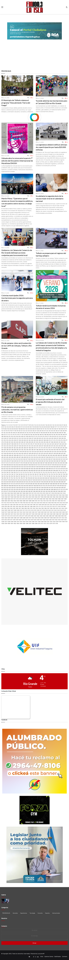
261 (27, 440)
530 (34, 459)
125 (31, 430)
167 (62, 432)
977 (7, 491)
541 (62, 459)
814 (65, 478)
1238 (39, 512)
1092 (11, 500)
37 (62, 425)
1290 (62, 516)
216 (46, 436)
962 (37, 489)
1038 (48, 495)
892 (61, 483)
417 (18, 451)
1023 (2, 495)
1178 (59, 506)
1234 (27, 512)
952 (12, 489)
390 (17, 449)
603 (17, 464)
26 (43, 425)
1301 (30, 517)
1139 (14, 504)
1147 (37, 504)
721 (41, 472)
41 (3, 427)
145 (11, 432)
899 (12, 485)
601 (12, 464)
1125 (41, 502)
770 (26, 476)
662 (32, 468)
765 (14, 476)
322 (45, 444)
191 (52, 434)
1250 (8, 514)
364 (20, 447)
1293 (5, 517)
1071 (14, 499)
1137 (8, 504)
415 (14, 451)
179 (24, 434)
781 (52, 476)
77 (66, 427)
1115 (13, 502)
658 (22, 468)
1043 (63, 495)
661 (30, 468)
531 (37, 459)
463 (2, 455)
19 (30, 425)
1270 (2, 516)
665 (40, 468)
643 (50, 466)
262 (30, 440)
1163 (17, 506)
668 (47, 468)
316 (31, 444)
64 (44, 427)
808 (51, 478)
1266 (57, 514)
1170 (37, 506)
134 (52, 430)
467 (12, 455)
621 (60, 464)
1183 (8, 508)
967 (50, 489)
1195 (42, 508)
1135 (2, 504)
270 (50, 440)
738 (17, 474)
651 (5, 468)
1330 (50, 519)
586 (41, 463)
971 (59, 489)
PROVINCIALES (6, 913)
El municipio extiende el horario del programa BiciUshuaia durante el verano (50, 401)
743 (28, 474)
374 (44, 447)
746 (35, 474)
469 (17, 455)
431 (53, 451)
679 (7, 470)
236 (30, 438)
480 (44, 455)
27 (44, 425)
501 (30, 457)
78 (2, 429)
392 (22, 449)
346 (40, 446)
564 (52, 461)
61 (39, 427)
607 (27, 464)
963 (40, 489)
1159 (5, 506)
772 (31, 476)
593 (59, 463)
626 (7, 466)
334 (10, 446)
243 (47, 438)
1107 (56, 500)
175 (16, 434)
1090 (5, 500)
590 (51, 463)
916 (54, 485)
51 (21, 427)
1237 (36, 512)
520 (9, 459)
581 (29, 463)
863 (55, 482)
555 (30, 461)
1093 (14, 500)
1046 (5, 497)
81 (7, 429)
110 (64, 429)
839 (61, 480)
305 (5, 444)
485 (56, 455)
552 (22, 461)
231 (17, 438)
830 (39, 480)
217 (48, 436)
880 (31, 483)
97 (35, 429)
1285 (47, 516)
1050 (18, 497)
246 (55, 438)
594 (61, 463)
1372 (44, 523)
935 (35, 487)
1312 (63, 517)
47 (14, 427)
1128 (49, 502)
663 (35, 468)
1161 (11, 506)
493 (10, 457)
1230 (14, 512)
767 (19, 476)
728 (58, 472)
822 (19, 480)
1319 (17, 519)
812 (61, 478)
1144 (28, 504)
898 (10, 485)
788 (2, 478)
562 (47, 461)
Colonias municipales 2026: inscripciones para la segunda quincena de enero (17, 298)
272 (54, 440)
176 (18, 434)
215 (43, 436)
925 (10, 487)
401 (45, 449)
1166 (25, 506)
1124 (38, 502)
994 (49, 491)
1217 (41, 510)
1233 (23, 512)
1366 (27, 523)
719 (37, 472)
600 (10, 464)
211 (34, 436)
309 (15, 444)
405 (55, 449)
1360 (8, 523)
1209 (18, 510)
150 (23, 432)
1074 (23, 499)
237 (32, 438)
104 (50, 429)
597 (2, 464)
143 (7, 432)
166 (60, 432)
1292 (2, 517)
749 (42, 474)
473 (27, 455)
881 (34, 483)
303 (64, 442)
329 (63, 444)
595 (64, 463)
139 (63, 430)
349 (47, 446)
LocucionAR (41, 953)
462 (64, 453)
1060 (48, 497)
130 (43, 430)
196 (64, 434)
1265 (54, 514)
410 (2, 451)
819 (12, 480)
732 (2, 474)
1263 (48, 514)
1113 (8, 502)
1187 (19, 508)
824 (24, 480)
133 (49, 430)
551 (20, 461)
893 (64, 483)
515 (64, 457)
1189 (25, 508)
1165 (22, 506)
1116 (16, 502)
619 (55, 464)
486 (59, 455)
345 (37, 446)
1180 (64, 506)
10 (16, 425)
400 (42, 449)
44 (9, 427)
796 (22, 478)
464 (5, 455)
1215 (35, 510)
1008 (23, 493)
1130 (55, 502)
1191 (31, 508)
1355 (60, 521)
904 (25, 485)
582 (31, 463)
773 (33, 476)
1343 (23, 521)
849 (20, 482)
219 (53, 436)
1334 (62, 519)
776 (40, 476)
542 (64, 459)
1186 (17, 508)
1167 (28, 506)
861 (50, 482)
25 (41, 425)
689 (32, 470)
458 (55, 453)
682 (14, 470)
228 (10, 438)
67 (49, 427)
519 (7, 459)
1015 (44, 493)
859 (45, 482)
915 (51, 485)
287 (25, 442)
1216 (38, 510)
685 (22, 470)
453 (42, 453)
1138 (11, 504)
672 (57, 468)
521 (12, 459)
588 (46, 463)
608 (30, 464)
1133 (63, 502)
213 (39, 436)
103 (48, 429)
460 (60, 453)
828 (34, 480)
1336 (2, 521)
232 (20, 438)
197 (66, 434)
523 (17, 459)
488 (64, 455)
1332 (56, 519)
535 (47, 459)
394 (27, 449)
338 (20, 446)
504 (37, 457)
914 (49, 485)
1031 (27, 495)
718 (34, 472)
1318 (14, 519)
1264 (51, 514)
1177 (56, 506)
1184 (11, 508)
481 (46, 455)
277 (66, 440)
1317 (11, 519)
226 (5, 438)
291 (35, 442)
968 (52, 489)
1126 (43, 502)
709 (14, 472)
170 (5, 434)
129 (40, 430)
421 (28, 451)
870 (7, 483)
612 (39, 464)
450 (35, 453)
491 (5, 457)
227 (7, 438)
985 (27, 491)
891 (59, 483)
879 (29, 483)
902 (20, 485)
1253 (17, 514)
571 (5, 463)
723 (46, 472)
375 (47, 447)
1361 (12, 523)
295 (44, 442)
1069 (8, 499)
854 (32, 482)
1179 (61, 506)
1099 (33, 500)
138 (61, 430)
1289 (59, 516)
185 (38, 434)
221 (57, 436)
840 (64, 480)
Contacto (4, 926)
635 (30, 466)
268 (45, 440)
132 (47, 430)
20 (32, 425)
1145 (31, 504)
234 (25, 438)
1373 (47, 523)
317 (33, 444)
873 (14, 483)
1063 (57, 497)
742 (26, 474)
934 (32, 487)
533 (42, 459)
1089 (2, 500)
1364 (20, 523)
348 (45, 446)
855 (35, 482)
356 (65, 446)
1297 (18, 517)
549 (15, 461)
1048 (11, 497)
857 (40, 482)
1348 (39, 521)
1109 (61, 500)
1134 (66, 502)
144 (9, 432)
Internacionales (56, 913)
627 (10, 466)
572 (7, 463)
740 (22, 474)
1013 (38, 493)
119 (17, 430)
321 (43, 444)
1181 (2, 508)
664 (37, 468)
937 (40, 487)
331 (2, 446)
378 (54, 447)
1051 (21, 497)
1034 (36, 495)
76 (65, 427)
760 (2, 476)
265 (37, 440)
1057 (39, 497)
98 (37, 429)
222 (60, 436)
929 (20, 487)
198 (2, 436)
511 (54, 457)
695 (47, 470)
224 (65, 436)
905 (27, 485)
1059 (45, 497)
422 (30, 451)
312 (22, 444)
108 (60, 429)
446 (25, 453)
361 (12, 447)
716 (30, 472)
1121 (29, 502)
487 (61, 455)
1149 (42, 504)
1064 (60, 497)
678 (5, 470)
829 (36, 480)
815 (2, 480)
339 (22, 446)
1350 (45, 521)
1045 (2, 497)
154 (32, 432)
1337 (5, 521)
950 (7, 489)
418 (21, 451)
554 (27, 461)
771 (28, 476)
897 (7, 485)
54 (26, 427)
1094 (17, 500)
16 (26, 425)
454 (45, 453)
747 (38, 474)
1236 (33, 512)
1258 (33, 514)
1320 (20, 519)
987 (32, 491)
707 (10, 472)
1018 (52, 493)
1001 (2, 493)
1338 (8, 521)
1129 (52, 502)
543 (66, 459)
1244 (57, 512)
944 (57, 487)
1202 (62, 508)
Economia (40, 913)
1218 (43, 510)
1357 (66, 521)
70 (55, 427)
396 (32, 449)
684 (19, 470)
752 (49, 474)
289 (30, 442)
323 (48, 444)
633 (25, 466)
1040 (54, 495)
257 (17, 440)
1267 (60, 514)
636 (32, 466)
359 (7, 447)
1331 (53, 519)
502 (32, 457)
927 (15, 487)
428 (45, 451)
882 (36, 483)
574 (12, 463)
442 (15, 453)
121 (22, 430)
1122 (32, 502)
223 (62, 436)
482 (49, 455)
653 (10, 468)
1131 (58, 502)
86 (16, 429)
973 (64, 489)
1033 (33, 495)
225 (2, 438)
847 (15, 482)
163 (53, 432)
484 (54, 455)
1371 (42, 523)
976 (5, 491)
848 (17, 482)
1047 (8, 497)
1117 (18, 502)
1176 (53, 506)
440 (10, 453)
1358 (2, 523)
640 (42, 466)
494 (12, 457)
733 (5, 474)
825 (26, 480)
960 (32, 489)
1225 (64, 510)
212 (36, 436)
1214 (32, 510)
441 (12, 453)
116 (11, 430)
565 (55, 461)
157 (39, 432)
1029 (21, 495)
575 (14, 463)
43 (7, 427)
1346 (33, 521)
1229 (11, 512)
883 (39, 483)
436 (65, 451)
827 (31, 480)
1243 (54, 512)
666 (42, 468)
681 (12, 470)
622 (63, 464)
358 (5, 447)
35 (59, 425)
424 (35, 451)
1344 (27, 521)
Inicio (41, 956)
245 (52, 438)
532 (39, 459)
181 (29, 434)
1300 (27, 517)
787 (66, 476)
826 (29, 480)
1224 (61, 510)
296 (47, 442)
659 (25, 468)
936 (37, 487)
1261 (42, 514)
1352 (51, 521)
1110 (64, 500)
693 (42, 470)
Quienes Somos (48, 956)
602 (15, 464)
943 (55, 487)
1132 (60, 502)
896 (5, 485)
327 (58, 444)
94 (30, 429)
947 (65, 487)
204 (17, 436)
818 (9, 480)
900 (15, 485)
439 (7, 453)
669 (50, 468)
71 (56, 427)
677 (2, 470)
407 (60, 449)
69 (53, 427)
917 (56, 485)
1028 (18, 495)
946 (62, 487)
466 (10, 455)
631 (20, 466)
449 (32, 453)
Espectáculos (23, 913)
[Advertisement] (34, 56)
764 (12, 476)
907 (32, 485)
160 (46, 432)
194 (59, 434)
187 (43, 434)
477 (37, 455)
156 (37, 432)
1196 (45, 508)
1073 (20, 499)
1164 (19, 506)
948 (2, 489)
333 (7, 446)
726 (53, 472)
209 (29, 436)
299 (54, 442)
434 (60, 451)
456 (50, 453)
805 (44, 478)
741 (24, 474)
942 (52, 487)
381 (61, 447)
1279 (29, 516)
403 (50, 449)
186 (41, 434)
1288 (56, 516)
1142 (22, 504)
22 (36, 425)
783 (56, 476)
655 (15, 468)
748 (40, 474)
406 (57, 449)
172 (9, 434)
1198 (51, 508)
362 (15, 447)
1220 (49, 510)
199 (5, 436)
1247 (66, 512)
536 (49, 459)
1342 (20, 521)
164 (55, 432)
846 (12, 482)
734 (7, 474)
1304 (39, 517)
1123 (35, 502)
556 (32, 461)
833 (46, 480)
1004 (11, 493)
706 (7, 472)
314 (26, 444)
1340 (14, 521)
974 (67, 489)
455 (47, 453)
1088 (65, 499)
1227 (5, 512)
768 (21, 476)
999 (62, 491)
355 (62, 446)
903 (22, 485)
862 (52, 482)
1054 (30, 497)
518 (5, 459)
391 (20, 449)
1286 (50, 516)
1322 (25, 519)
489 (66, 455)
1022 (64, 493)
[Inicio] (34, 7)
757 (62, 474)
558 (37, 461)
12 (19, 425)
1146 (34, 504)
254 (10, 440)
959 (30, 489)
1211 (23, 510)
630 (17, 466)
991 (42, 491)
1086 (59, 499)
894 (66, 483)
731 (65, 472)
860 (47, 482)
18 (29, 425)
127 (36, 430)
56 (30, 427)
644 (52, 466)
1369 (36, 523)
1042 (60, 495)
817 (7, 480)
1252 (14, 514)
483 (51, 455)
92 (26, 429)
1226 (2, 512)
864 (57, 482)
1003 (8, 493)
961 (35, 489)
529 (32, 459)
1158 (2, 506)
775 (38, 476)
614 (44, 464)
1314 (2, 519)
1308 (51, 517)
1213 (29, 510)
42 (5, 427)
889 (54, 483)
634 (27, 466)
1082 (47, 499)
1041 (57, 495)
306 (7, 444)
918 (58, 485)
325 (53, 444)
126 (33, 430)
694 (44, 470)
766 (17, 476)
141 (2, 432)
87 (18, 429)
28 (46, 425)
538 (54, 459)
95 (32, 429)
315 (29, 444)
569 (65, 461)
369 (32, 447)
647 (60, 466)
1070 (11, 499)
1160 (8, 506)
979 (12, 491)
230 (15, 438)
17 (27, 425)
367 (27, 447)
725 (51, 472)
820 (14, 480)
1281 (35, 516)
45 (11, 427)
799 (29, 478)
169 (2, 434)
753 (52, 474)
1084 (53, 499)
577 (19, 463)
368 (30, 447)
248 (60, 438)
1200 (56, 508)
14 (22, 425)
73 (60, 427)
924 (7, 487)
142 (4, 432)
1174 (48, 506)
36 (60, 425)
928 (17, 487)
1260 (39, 514)
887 (49, 483)
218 (50, 436)
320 (40, 444)
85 (14, 429)
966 (47, 489)
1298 (21, 517)
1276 (20, 516)
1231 (18, 512)
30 (50, 425)
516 (66, 457)
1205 (5, 510)
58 (34, 427)
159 (44, 432)
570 (2, 463)
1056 (36, 497)
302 (62, 442)
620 (58, 464)
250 (65, 438)
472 (25, 455)
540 (59, 459)
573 (9, 463)
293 (39, 442)
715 (28, 472)
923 (5, 487)
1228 (8, 512)
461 (62, 453)
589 (49, 463)
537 (52, 459)
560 (42, 461)
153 (30, 432)
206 (22, 436)
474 (29, 455)
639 (40, 466)
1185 (14, 508)
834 (49, 480)
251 (2, 440)
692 (39, 470)
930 (22, 487)
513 (59, 457)
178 (22, 434)
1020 (58, 493)
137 (59, 430)
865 (60, 482)
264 (35, 440)
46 (12, 427)
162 (51, 432)
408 (62, 449)
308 (12, 444)
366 (25, 447)
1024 (5, 495)
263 (32, 440)
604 (20, 464)
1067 (2, 499)
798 (26, 478)
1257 (30, 514)
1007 (20, 493)
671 (54, 468)
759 (66, 474)
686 (24, 470)
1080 (41, 499)
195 (61, 434)
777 (42, 476)
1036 (42, 495)
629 (15, 466)
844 (7, 482)
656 (17, 468)
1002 (5, 493)
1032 (30, 495)
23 (37, 425)
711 (19, 472)
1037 (45, 495)
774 (35, 476)
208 (27, 436)
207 (24, 436)
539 (57, 459)
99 (39, 429)
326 (55, 444)
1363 (17, 523)
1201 (59, 508)
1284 (44, 516)
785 (61, 476)
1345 (30, 521)
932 (27, 487)
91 (25, 429)
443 (17, 453)
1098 (30, 500)
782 (54, 476)
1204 (2, 510)
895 (2, 485)
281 (10, 442)
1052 (23, 497)
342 (30, 446)
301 (59, 442)
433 (58, 451)
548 (12, 461)
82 (9, 429)
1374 (50, 523)
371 (37, 447)
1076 (29, 499)
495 (15, 457)
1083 (50, 499)
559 (40, 461)
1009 (27, 493)
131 (45, 430)
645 (55, 466)
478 (39, 455)
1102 (41, 500)
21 (34, 425)
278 (2, 442)
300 (57, 442)
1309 (54, 517)
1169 (34, 506)
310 (17, 444)
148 (18, 432)
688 (29, 470)
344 (35, 446)
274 (59, 440)
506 (42, 457)
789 (5, 478)
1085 (56, 499)
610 (35, 464)
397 (35, 449)
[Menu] (2, 8)
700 (59, 470)
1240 (45, 512)
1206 (8, 510)
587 (44, 463)
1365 (24, 523)
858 (42, 482)
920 (63, 485)
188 (45, 434)
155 (35, 432)
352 (54, 446)
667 (45, 468)
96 (33, 429)
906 (30, 485)
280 (7, 442)
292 (37, 442)
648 (62, 466)
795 (19, 478)
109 (62, 429)
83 (10, 429)
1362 (14, 523)
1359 (5, 523)
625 (5, 466)
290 (32, 442)
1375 (53, 523)
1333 (59, 519)
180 (27, 434)
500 (27, 457)
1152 (51, 504)
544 (2, 461)
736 (12, 474)
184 (36, 434)
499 (25, 457)
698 (54, 470)
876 (22, 483)
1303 (36, 517)
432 (55, 451)
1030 (24, 495)
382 (63, 447)
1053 (27, 497)
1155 (59, 504)
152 (28, 432)
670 (52, 468)
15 (24, 425)
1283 (41, 516)
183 (34, 434)
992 (44, 491)
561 (45, 461)
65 (46, 427)
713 (23, 472)
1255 (24, 514)
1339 (11, 521)
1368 (33, 523)
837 (56, 480)
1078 (35, 499)
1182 (5, 508)
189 (48, 434)
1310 (57, 517)
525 (22, 459)
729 (61, 472)
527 (27, 459)
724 (49, 472)
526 (24, 459)
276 (64, 440)
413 (9, 451)
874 (17, 483)
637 (35, 466)
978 (10, 491)
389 (15, 449)
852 (27, 482)
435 (63, 451)
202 (12, 436)
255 (12, 440)
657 (20, 468)
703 (66, 470)
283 (15, 442)
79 (3, 429)
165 (58, 432)
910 (40, 485)
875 (19, 483)
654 (12, 468)
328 (60, 444)
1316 (8, 519)
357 (2, 447)
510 (52, 457)
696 (49, 470)
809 (54, 478)
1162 (14, 506)
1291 (65, 516)
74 (61, 427)
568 (62, 461)
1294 (8, 517)
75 (63, 427)
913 (47, 485)
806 (46, 478)
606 (25, 464)
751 (47, 474)
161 (48, 432)
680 (10, 470)
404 (52, 449)
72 (58, 427)
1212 (26, 510)
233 (22, 438)
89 (21, 429)
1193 (36, 508)
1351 (48, 521)
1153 (54, 504)
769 (24, 476)
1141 (20, 504)
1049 (14, 497)
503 (35, 457)
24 (39, 425)
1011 (32, 493)
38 (64, 425)
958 (27, 489)
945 (60, 487)
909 (37, 485)
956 (22, 489)
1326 (38, 519)
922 (2, 487)
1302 (33, 517)
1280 (32, 516)
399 (40, 449)
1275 (17, 516)
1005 (14, 493)
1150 (45, 504)
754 (54, 474)
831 (41, 480)
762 (7, 476)
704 (2, 472)
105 (53, 429)
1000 (64, 491)
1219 (46, 510)
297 (50, 442)
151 (25, 432)
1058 (42, 497)
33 (55, 425)
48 (16, 427)
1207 (12, 510)
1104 (47, 500)
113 (4, 430)
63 (42, 427)
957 (25, 489)
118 (15, 430)
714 (26, 472)
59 (35, 427)
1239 (42, 512)
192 (54, 434)
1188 (22, 508)
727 (56, 472)
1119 (24, 502)
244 (50, 438)
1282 (38, 516)
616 (49, 464)
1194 (39, 508)
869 (5, 483)
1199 (54, 508)
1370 (39, 523)
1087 (62, 499)
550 (17, 461)
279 (5, 442)
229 (12, 438)
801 (34, 478)
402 (47, 449)
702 (64, 470)
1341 (18, 521)
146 (14, 432)
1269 (66, 514)
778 (45, 476)
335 (12, 446)
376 (49, 447)
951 (10, 489)
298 (52, 442)
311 (19, 444)
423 (33, 451)
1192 (34, 508)
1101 (39, 500)
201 (10, 436)
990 (39, 491)
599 (7, 464)
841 (66, 480)
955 (20, 489)
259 (22, 440)
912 (44, 485)
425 (38, 451)
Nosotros (4, 918)
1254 (20, 514)
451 (37, 453)
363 (17, 447)
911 (42, 485)
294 (42, 442)
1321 (23, 519)
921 (65, 485)
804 (41, 478)
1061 (51, 497)
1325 (35, 519)
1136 (5, 504)
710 (17, 472)
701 (62, 470)
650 (2, 468)
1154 (56, 504)
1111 (2, 502)
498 (22, 457)
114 (6, 430)
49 (18, 427)
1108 (58, 500)
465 (7, 455)
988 (34, 491)
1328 (44, 519)
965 (45, 489)
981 (17, 491)
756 (59, 474)
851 (25, 482)
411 (4, 451)
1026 (12, 495)
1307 (48, 517)
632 (22, 466)
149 (21, 432)
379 (56, 447)
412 (7, 451)
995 (52, 491)
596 (66, 463)
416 (16, 451)
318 (36, 444)
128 (38, 430)
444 (20, 453)
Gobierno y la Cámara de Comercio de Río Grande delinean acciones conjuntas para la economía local (16, 252)
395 (30, 449)
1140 (17, 504)
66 (48, 427)
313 (24, 444)
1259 (36, 514)
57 (32, 427)
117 (13, 430)
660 (27, 468)
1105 (50, 500)
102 (46, 429)
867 (65, 482)
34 (57, 425)
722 (44, 472)
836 (54, 480)
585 (39, 463)
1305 (42, 517)
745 (33, 474)
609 (32, 464)
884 (41, 483)
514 (61, 457)
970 (57, 489)
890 (56, 483)
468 (15, 455)
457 (52, 453)
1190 (28, 508)
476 (34, 455)
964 (42, 489)
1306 (45, 517)
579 (24, 463)
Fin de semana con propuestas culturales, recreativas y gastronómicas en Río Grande (17, 409)
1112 (5, 502)
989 (37, 491)
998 (59, 491)
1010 (30, 493)
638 (37, 466)
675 (64, 468)
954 (17, 489)
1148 (39, 504)
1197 (48, 508)
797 (24, 478)
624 (2, 466)
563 (50, 461)
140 (66, 430)
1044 (66, 495)
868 (2, 483)
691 (37, 470)
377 (51, 447)
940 (47, 487)
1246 (63, 512)
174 (13, 434)
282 (12, 442)
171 (7, 434)
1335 (65, 519)
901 (17, 485)
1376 (56, 523)
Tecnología (32, 913)
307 (10, 444)
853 (30, 482)
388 (12, 449)
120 (19, 430)
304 (2, 444)
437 (2, 453)
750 (45, 474)
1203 (65, 508)
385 (5, 449)
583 (34, 463)
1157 (65, 504)
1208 (14, 510)
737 (14, 474)
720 (39, 472)
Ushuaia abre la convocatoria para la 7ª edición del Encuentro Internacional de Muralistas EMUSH (17, 160)
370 (35, 447)
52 (23, 427)
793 (14, 478)
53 (25, 427)
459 (57, 453)
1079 (38, 499)
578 (21, 463)
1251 (12, 514)
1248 (2, 514)
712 (21, 472)
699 (57, 470)
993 (47, 491)
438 (5, 453)
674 (62, 468)
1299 (24, 517)
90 (23, 429)
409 (65, 449)
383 (66, 447)
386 (7, 449)
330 (65, 444)
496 (17, 457)
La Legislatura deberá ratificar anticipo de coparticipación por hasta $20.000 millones (51, 147)
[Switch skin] (67, 8)
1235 (30, 512)
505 (40, 457)
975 (2, 491)
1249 (5, 514)
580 (26, 463)
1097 (27, 500)
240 (40, 438)
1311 (60, 517)
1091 (8, 500)
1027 (15, 495)
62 (41, 427)
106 (55, 429)
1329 (47, 519)
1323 (28, 519)
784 (59, 476)
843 (5, 482)
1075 (26, 499)
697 (52, 470)
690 (34, 470)
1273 (11, 516)
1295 (12, 517)
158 (41, 432)
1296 (15, 517)
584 (36, 463)
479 (41, 455)
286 (22, 442)
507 (45, 457)
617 (51, 464)
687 (27, 470)
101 (43, 429)
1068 (5, 499)
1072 (17, 499)
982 (19, 491)
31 (51, 425)
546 (7, 461)
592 (56, 463)
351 (52, 446)
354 (59, 446)
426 (40, 451)
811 (58, 478)
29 (48, 425)
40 (2, 427)
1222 (55, 510)
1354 (57, 521)
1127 (46, 502)
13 (21, 425)
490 (2, 457)
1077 (32, 499)
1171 (39, 506)
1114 (10, 502)
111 (66, 429)
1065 (63, 497)
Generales (15, 913)
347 (42, 446)
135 (54, 430)
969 (55, 489)
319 (38, 444)
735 (10, 474)
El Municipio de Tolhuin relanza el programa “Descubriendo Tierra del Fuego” (15, 102)
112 (2, 430)
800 (31, 478)
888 (51, 483)
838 (59, 480)
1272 (8, 516)
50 (19, 427)
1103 (44, 500)
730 (63, 472)
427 (43, 451)
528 (29, 459)
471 (22, 455)
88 (19, 429)
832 (44, 480)
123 (26, 430)
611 (37, 464)
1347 (36, 521)
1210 (21, 510)
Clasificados (57, 956)
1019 (55, 493)
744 (31, 474)
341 (27, 446)
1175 (50, 506)
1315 (5, 519)
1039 (51, 495)
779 (47, 476)
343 (32, 446)
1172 (42, 506)
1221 (52, 510)
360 (10, 447)
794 (17, 478)
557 (35, 461)
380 (59, 447)
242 (45, 438)
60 (37, 427)
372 (39, 447)
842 (2, 482)
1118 (21, 502)
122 (24, 430)
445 (22, 453)
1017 (50, 493)
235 (27, 438)
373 (42, 447)
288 (27, 442)
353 (57, 446)
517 (2, 459)
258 (20, 440)
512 (57, 457)
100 (41, 429)
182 (31, 434)
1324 (32, 519)
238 (35, 438)
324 (50, 444)
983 (22, 491)
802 (36, 478)
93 (28, 429)
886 (46, 483)
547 (10, 461)
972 (62, 489)
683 (17, 470)
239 (37, 438)
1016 (47, 493)
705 (5, 472)
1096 (24, 500)
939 (45, 487)
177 (20, 434)
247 (57, 438)
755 (57, 474)
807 (49, 478)
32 (53, 425)
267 (42, 440)
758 (64, 474)
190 (50, 434)
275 (61, 440)
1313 (65, 517)
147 (16, 432)
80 (5, 429)
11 (18, 425)
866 (62, 482)
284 (17, 442)
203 (14, 436)
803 (39, 478)
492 (7, 457)
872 (12, 483)
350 (50, 446)
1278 (26, 516)
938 (42, 487)
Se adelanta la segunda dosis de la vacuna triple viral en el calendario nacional (49, 198)
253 (7, 440)
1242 (51, 512)
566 (57, 461)
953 (15, 489)
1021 (61, 493)
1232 (20, 512)
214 (41, 436)
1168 (31, 506)
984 (24, 491)
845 (10, 482)
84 (12, 429)
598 (5, 464)
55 (28, 427)
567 (60, 461)
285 (20, 442)
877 (24, 483)
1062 (54, 497)
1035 (39, 495)
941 (50, 487)
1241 (48, 512)
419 (23, 451)
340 (25, 446)
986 (29, 491)
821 (16, 480)
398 (37, 449)
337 (17, 446)
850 (22, 482)
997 (57, 491)
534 (44, 459)
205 (19, 436)
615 (46, 464)
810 (56, 478)
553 (25, 461)
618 (53, 464)
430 (50, 451)
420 (25, 451)
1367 (30, 523)
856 (37, 482)
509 (50, 457)
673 (59, 468)
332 (5, 446)
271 (52, 440)
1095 (20, 500)
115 (9, 430)
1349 (42, 521)
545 (5, 461)
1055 (33, 497)
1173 (45, 506)
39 (66, 425)
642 (47, 466)
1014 (41, 493)
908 (35, 485)
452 (40, 453)
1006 (17, 493)
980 (14, 491)
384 (2, 449)
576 (17, 463)
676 (66, 468)
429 (48, 451)
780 (49, 476)
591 (54, 463)
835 (51, 480)
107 (57, 429)
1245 (60, 512)
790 (7, 478)
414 (11, 451)
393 (25, 449)
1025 (8, 495)
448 (30, 453)
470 (20, 455)
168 (65, 432)
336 (15, 446)
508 (47, 457)
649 (65, 466)
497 (20, 457)
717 (32, 472)
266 (40, 440)
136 (56, 430)
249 (62, 438)
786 (64, 476)
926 (12, 487)
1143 (25, 504)
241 (42, 438)
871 (10, 483)
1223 (58, 510)
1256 (27, 514)
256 (15, 440)
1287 (53, 516)
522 (14, 459)
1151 (48, 504)
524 (19, 459)
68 (51, 427)
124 (29, 430)
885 (44, 483)
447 (27, 453)
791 (10, 478)
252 (5, 440)
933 (30, 487)
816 (5, 480)
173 (11, 434)
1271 (5, 516)
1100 (36, 500)
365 (22, 447)
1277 (23, 516)
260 (25, 440)
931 (25, 487)
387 (10, 449)
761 (5, 476)
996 (54, 491)
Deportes (47, 913)
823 (21, 480)
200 (7, 436)
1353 (54, 521)
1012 (35, 493)
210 (32, 436)
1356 (63, 521)
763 (9, 476)
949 (5, 489)
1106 (53, 500)
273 (57, 440)
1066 (66, 497)
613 (41, 464)
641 (45, 466)
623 (65, 464)
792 (12, 478)
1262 (45, 514)
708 (12, 472)
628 (12, 466)
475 (32, 455)
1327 (41, 519)
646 (57, 466)
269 (47, 440)
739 (19, 474)
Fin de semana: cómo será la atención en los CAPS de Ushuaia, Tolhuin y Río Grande (16, 345)
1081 (44, 499)
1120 (26, 502)
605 (22, 464)
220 (55, 436)
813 (63, 478)
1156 (62, 504)
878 (26, 483)
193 (57, 434)
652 (7, 468)
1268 (63, 514)
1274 (14, 516)
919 (60, 485)
